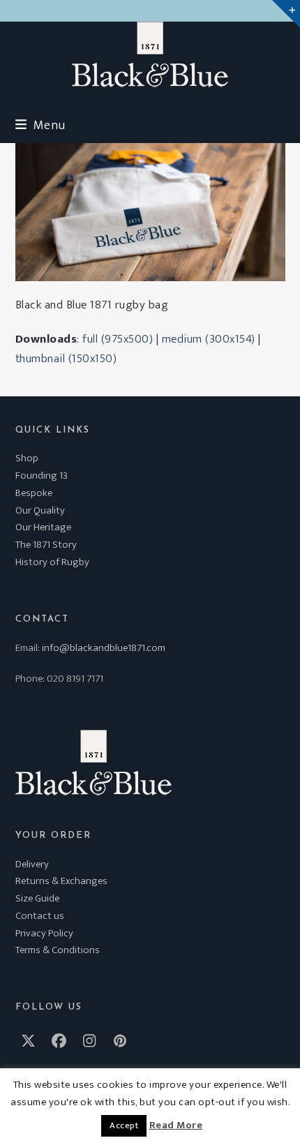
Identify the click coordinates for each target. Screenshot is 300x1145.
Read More (176, 1125)
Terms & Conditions (57, 950)
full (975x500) (117, 339)
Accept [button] (124, 1125)
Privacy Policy (44, 933)
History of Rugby (52, 562)
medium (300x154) (208, 339)
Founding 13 (41, 475)
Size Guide (37, 898)
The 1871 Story (46, 544)
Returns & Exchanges (61, 881)
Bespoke (33, 493)
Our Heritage (43, 527)
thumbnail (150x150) (66, 358)
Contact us (39, 916)
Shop (26, 458)
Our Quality (40, 510)
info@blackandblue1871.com (103, 648)
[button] (40, 125)
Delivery (32, 864)
